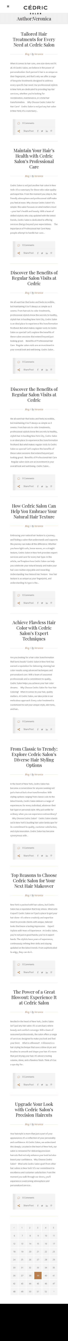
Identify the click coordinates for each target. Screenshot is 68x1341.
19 (22, 1251)
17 (54, 1243)
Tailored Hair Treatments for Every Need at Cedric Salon (34, 39)
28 (46, 1259)
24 (14, 1259)
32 (30, 1267)
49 (22, 1291)
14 (30, 1243)
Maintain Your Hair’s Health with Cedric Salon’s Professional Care (34, 158)
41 (54, 1275)
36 (14, 1275)
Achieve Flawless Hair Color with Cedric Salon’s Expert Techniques (34, 630)
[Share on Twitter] (42, 131)
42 (14, 1283)
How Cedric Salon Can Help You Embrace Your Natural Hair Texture (34, 511)
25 (22, 1259)
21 (38, 1251)
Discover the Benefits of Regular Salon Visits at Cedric (34, 278)
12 (14, 1243)
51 (38, 1291)
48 (14, 1291)
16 (46, 1243)
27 (38, 1259)
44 (30, 1283)
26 (30, 1259)
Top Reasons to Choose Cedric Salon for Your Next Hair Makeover (34, 880)
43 (22, 1283)
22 (46, 1251)
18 (14, 1251)
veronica (38, 54)
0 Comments (28, 123)
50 (30, 1291)
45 (38, 1283)
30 (14, 1267)
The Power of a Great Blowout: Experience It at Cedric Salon (34, 997)
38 (30, 1275)
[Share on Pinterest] (51, 131)
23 (54, 1251)
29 (54, 1259)
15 (38, 1243)
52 (46, 1291)
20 (30, 1251)
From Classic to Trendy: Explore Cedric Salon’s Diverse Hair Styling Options (34, 757)
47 (54, 1283)
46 (46, 1283)
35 (54, 1267)
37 (22, 1275)
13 (22, 1243)
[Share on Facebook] (37, 131)
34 (46, 1267)
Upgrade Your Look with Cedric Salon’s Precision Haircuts (34, 1109)
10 (46, 1235)
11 (54, 1235)
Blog (27, 54)
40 (46, 1275)
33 (38, 1267)
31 (22, 1267)
